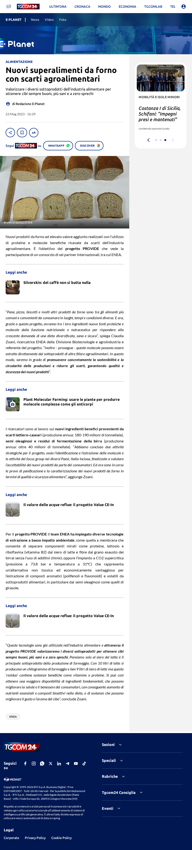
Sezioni (108, 744)
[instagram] (33, 763)
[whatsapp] (42, 763)
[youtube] (76, 763)
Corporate (11, 838)
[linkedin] (59, 763)
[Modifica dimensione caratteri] (33, 132)
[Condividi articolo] (10, 132)
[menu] (8, 6)
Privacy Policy (35, 838)
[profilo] (183, 6)
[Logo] (28, 7)
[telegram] (67, 763)
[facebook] (25, 763)
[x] (50, 763)
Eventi (107, 808)
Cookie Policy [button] (61, 838)
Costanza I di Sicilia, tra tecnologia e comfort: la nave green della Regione (160, 116)
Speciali (109, 760)
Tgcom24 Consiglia (119, 792)
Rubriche (110, 776)
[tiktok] (84, 763)
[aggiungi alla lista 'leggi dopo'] (22, 132)
